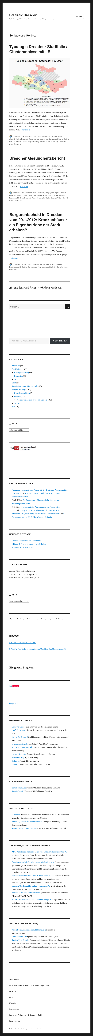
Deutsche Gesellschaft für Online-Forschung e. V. (31, 885)
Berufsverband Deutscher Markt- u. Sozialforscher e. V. (33, 875)
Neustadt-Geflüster (19, 754)
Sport (14, 382)
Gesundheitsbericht (40, 195)
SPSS (16, 379)
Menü (79, 16)
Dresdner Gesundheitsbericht (37, 158)
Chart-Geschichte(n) (22, 393)
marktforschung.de (19, 787)
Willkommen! (14, 979)
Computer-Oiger (18, 726)
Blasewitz (59, 264)
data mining (44, 139)
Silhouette (43, 141)
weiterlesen (26, 129)
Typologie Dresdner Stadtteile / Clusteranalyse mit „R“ (38, 49)
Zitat (13, 406)
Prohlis (25, 141)
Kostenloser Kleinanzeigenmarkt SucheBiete (29, 929)
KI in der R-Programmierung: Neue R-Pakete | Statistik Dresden (36, 513)
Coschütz (20, 195)
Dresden (41, 192)
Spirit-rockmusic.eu (19, 936)
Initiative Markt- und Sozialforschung (26, 892)
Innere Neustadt (59, 195)
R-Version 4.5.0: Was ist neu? (23, 547)
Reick (45, 198)
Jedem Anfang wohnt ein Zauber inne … (27, 540)
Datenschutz (14, 1021)
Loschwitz (12, 198)
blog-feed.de (14, 703)
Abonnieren (60, 340)
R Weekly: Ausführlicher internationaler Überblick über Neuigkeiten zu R (37, 649)
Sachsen (17, 403)
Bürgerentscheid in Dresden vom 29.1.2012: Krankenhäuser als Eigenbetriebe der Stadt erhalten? (38, 222)
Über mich (13, 991)
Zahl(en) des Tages (52, 192)
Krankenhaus (32, 267)
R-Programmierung (55, 136)
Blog (11, 997)
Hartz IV (12, 141)
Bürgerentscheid (15, 267)
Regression (18, 376)
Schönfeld (51, 198)
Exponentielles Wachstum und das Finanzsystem (41, 507)
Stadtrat (52, 267)
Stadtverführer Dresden (20, 940)
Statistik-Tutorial (18, 791)
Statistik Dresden (23, 14)
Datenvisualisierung (56, 139)
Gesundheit (28, 195)
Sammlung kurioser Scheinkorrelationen (27, 821)
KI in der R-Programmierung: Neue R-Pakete (29, 544)
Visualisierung (53, 141)
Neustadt (27, 198)
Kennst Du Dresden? (20, 737)
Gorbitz (66, 139)
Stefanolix (15, 761)
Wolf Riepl (16, 136)
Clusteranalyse (34, 139)
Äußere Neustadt (22, 139)
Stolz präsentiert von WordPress (33, 1029)
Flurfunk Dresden (18, 730)
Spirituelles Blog (18, 757)
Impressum (14, 1009)
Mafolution (16, 814)
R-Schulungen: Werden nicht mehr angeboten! (29, 985)
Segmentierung (33, 141)
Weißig (58, 198)
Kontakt (12, 1003)
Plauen (34, 198)
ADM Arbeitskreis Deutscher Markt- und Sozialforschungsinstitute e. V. (39, 851)
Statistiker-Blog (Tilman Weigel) (24, 828)
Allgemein (16, 365)
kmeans (19, 141)
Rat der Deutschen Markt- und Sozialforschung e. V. (32, 899)
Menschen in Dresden (20, 743)
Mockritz (20, 198)
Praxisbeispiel (43, 136)
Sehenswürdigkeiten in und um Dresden (32, 399)
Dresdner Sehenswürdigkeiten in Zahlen (26, 1015)
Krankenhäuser (43, 267)
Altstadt (12, 139)
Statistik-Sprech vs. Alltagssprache (25, 386)
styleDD (15, 764)
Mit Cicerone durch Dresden (23, 747)
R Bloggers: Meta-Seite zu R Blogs (22, 642)
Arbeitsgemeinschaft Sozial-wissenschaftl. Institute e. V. (33, 862)
